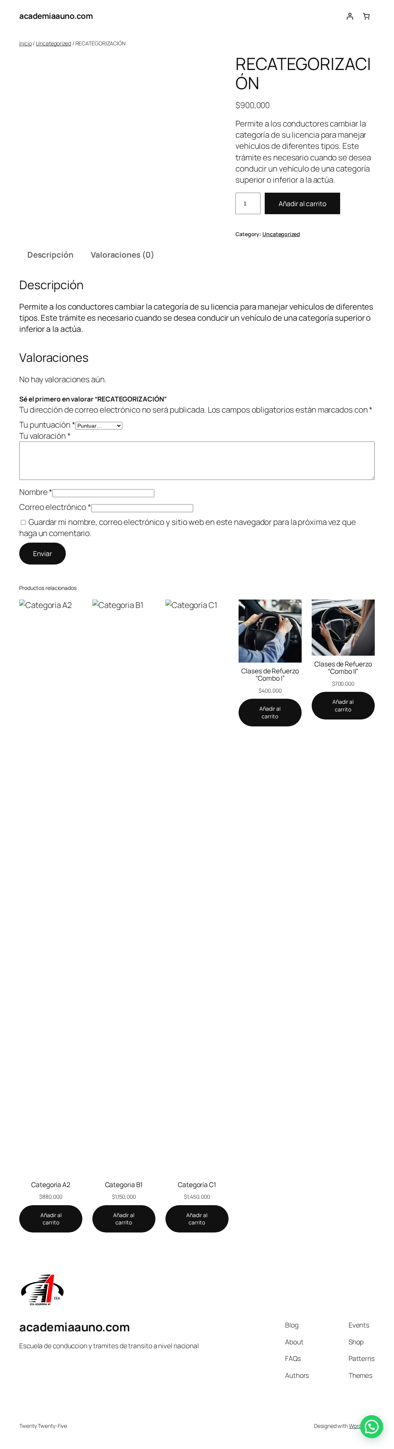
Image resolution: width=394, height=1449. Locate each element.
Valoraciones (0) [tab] (122, 254)
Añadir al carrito (302, 203)
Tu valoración (45, 435)
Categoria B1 (124, 1185)
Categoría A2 (50, 1185)
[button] (371, 1426)
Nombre (35, 491)
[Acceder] (349, 16)
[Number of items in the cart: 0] (366, 16)
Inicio (25, 43)
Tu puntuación (47, 424)
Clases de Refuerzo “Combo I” (270, 674)
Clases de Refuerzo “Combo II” (343, 667)
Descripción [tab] (50, 254)
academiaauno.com (56, 15)
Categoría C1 (197, 1185)
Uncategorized (53, 43)
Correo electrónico (55, 506)
